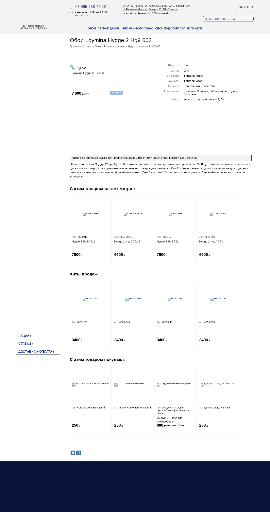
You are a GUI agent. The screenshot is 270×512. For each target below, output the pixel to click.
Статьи (24, 343)
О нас (170, 492)
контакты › (81, 15)
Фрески (123, 500)
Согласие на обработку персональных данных (225, 504)
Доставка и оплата (35, 351)
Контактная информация (182, 500)
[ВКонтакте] (73, 453)
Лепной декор (108, 28)
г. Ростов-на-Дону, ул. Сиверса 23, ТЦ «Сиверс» (150, 9)
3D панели (194, 28)
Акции (23, 336)
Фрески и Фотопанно (137, 28)
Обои (92, 28)
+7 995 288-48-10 (90, 6)
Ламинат (124, 496)
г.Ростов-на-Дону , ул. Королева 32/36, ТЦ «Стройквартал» (157, 5)
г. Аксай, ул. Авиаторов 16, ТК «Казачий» (147, 13)
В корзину (116, 92)
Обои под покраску (170, 28)
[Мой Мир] (78, 453)
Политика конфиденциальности (230, 496)
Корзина (246, 7)
